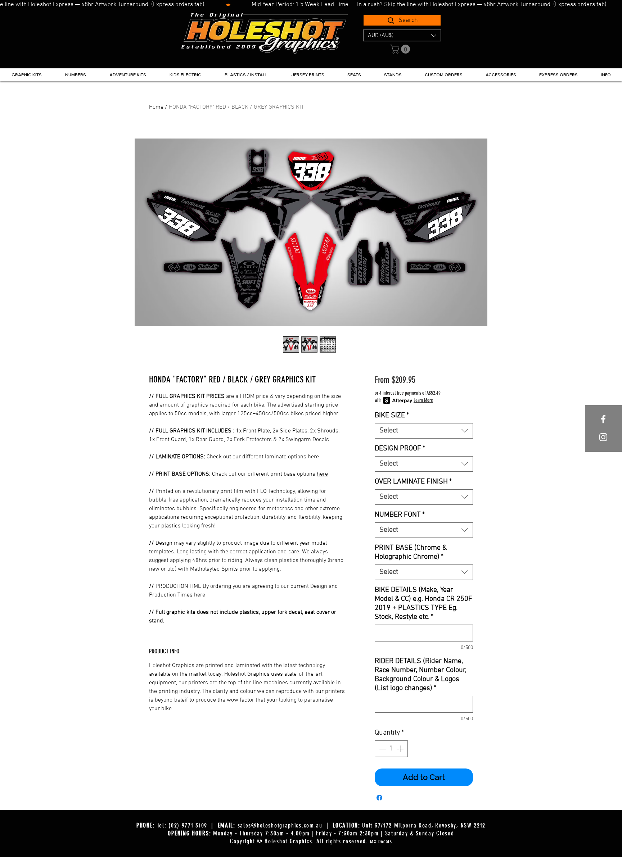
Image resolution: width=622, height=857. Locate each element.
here (313, 457)
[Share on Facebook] (379, 797)
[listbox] (402, 35)
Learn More (423, 400)
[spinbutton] (391, 749)
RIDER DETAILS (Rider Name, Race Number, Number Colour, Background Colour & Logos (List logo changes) (420, 675)
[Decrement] (382, 749)
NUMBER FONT (400, 515)
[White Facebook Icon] (603, 419)
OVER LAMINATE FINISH (413, 481)
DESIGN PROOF (400, 448)
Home (156, 107)
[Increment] (401, 749)
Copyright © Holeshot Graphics (271, 841)
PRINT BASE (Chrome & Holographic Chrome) (411, 552)
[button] (402, 35)
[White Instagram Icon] (603, 437)
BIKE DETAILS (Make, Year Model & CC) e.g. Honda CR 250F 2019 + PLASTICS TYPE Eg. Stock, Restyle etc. (423, 603)
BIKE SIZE (392, 415)
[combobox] (424, 431)
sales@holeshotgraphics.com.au (280, 825)
